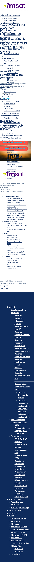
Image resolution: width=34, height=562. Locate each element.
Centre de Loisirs (14, 510)
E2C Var (9, 264)
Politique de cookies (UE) (15, 252)
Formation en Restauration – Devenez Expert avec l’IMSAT (17, 214)
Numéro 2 (19, 551)
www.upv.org (4, 286)
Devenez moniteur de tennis (20, 362)
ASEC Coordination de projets (17, 209)
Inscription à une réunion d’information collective (15, 218)
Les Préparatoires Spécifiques (17, 225)
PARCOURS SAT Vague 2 (15, 223)
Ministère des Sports (14, 267)
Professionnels (9, 133)
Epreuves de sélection (11, 127)
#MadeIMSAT (17, 546)
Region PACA (11, 269)
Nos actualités (12, 236)
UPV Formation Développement (12, 261)
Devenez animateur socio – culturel (22, 334)
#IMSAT (6, 145)
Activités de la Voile (13, 203)
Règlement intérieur (14, 246)
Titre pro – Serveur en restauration (24, 403)
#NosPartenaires (13, 159)
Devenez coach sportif (11, 23)
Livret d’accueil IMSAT (14, 157)
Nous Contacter (12, 238)
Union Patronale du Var (15, 258)
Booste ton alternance (11, 113)
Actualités (12, 513)
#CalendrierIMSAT (13, 162)
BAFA (5, 89)
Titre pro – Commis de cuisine (23, 395)
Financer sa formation (11, 116)
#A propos (10, 150)
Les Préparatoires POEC (12, 111)
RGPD (9, 244)
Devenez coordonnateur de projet (21, 370)
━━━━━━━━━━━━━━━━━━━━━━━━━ (15, 56)
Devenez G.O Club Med (11, 54)
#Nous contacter (13, 147)
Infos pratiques (9, 130)
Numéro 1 (19, 549)
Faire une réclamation (14, 242)
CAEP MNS (7, 97)
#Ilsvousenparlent (13, 155)
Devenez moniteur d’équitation (20, 343)
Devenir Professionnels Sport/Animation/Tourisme (16, 200)
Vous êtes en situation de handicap (20, 474)
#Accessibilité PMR (13, 240)
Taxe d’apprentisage (20, 507)
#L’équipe (10, 152)
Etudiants (7, 14)
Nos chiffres (11, 164)
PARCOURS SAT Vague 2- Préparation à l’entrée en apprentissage (21, 444)
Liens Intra (15, 554)
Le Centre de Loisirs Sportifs (16, 254)
